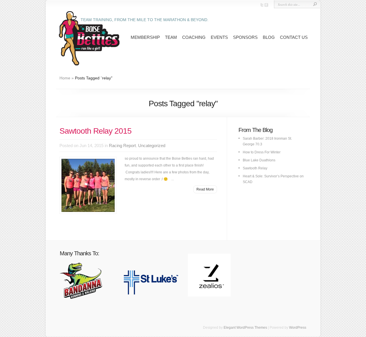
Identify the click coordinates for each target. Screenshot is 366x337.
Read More (205, 189)
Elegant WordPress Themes (245, 328)
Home (64, 78)
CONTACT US (294, 37)
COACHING (194, 37)
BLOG (269, 37)
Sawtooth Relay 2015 (95, 131)
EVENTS (219, 37)
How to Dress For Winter (262, 152)
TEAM (171, 37)
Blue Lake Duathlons (259, 160)
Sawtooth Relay (255, 168)
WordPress (297, 328)
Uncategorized (151, 145)
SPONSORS (245, 37)
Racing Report (122, 145)
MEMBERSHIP (145, 37)
